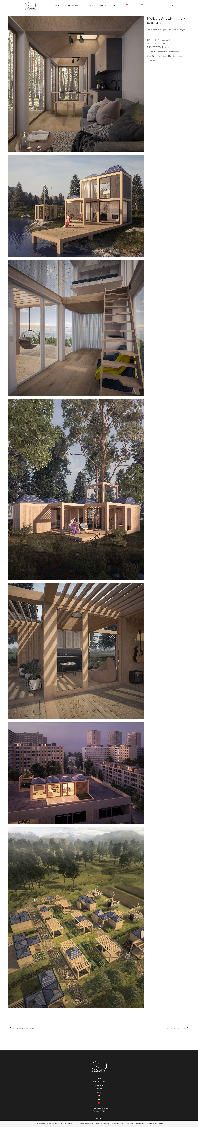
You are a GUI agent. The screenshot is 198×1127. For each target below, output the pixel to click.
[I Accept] (195, 1124)
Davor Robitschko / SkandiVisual (170, 56)
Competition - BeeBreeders (168, 51)
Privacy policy (158, 1123)
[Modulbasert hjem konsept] (76, 84)
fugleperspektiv (153, 43)
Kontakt (99, 1092)
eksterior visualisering (169, 40)
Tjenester (99, 1085)
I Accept (149, 1123)
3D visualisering (99, 1082)
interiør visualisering (167, 43)
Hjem (99, 1078)
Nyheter (99, 1089)
